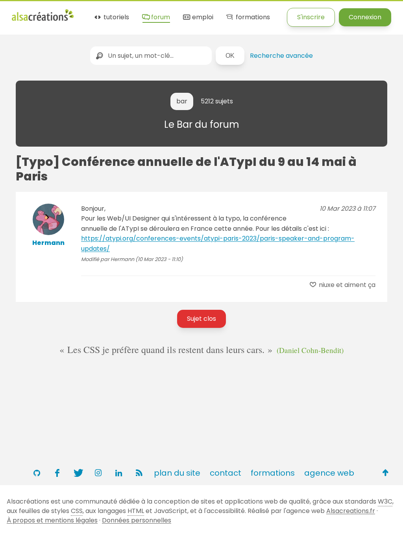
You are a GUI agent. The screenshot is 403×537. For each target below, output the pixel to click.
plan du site (177, 472)
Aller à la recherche (154, 12)
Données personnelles (136, 520)
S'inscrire (311, 17)
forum (160, 17)
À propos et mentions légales (52, 520)
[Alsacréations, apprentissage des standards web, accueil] (43, 19)
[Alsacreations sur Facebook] (57, 472)
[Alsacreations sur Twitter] (77, 472)
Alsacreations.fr (350, 510)
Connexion (365, 17)
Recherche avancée (281, 55)
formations (252, 17)
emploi (201, 17)
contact (225, 472)
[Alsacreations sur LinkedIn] (118, 472)
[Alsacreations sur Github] (36, 472)
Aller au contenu (89, 12)
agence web (329, 472)
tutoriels (115, 17)
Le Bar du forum (201, 124)
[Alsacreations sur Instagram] (98, 472)
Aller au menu (33, 12)
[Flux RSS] (138, 472)
